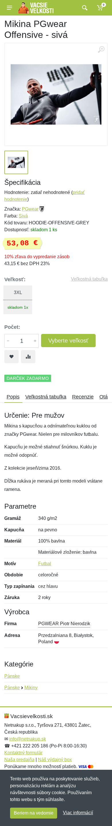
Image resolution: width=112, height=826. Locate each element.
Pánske (12, 676)
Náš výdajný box (55, 759)
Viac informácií (78, 812)
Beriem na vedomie (33, 813)
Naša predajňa (19, 759)
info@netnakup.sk (27, 738)
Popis (13, 397)
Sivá (23, 215)
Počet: (12, 327)
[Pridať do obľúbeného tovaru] (11, 356)
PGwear (30, 209)
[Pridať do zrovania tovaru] (28, 356)
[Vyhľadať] (84, 8)
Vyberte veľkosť (68, 340)
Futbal (44, 563)
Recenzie (83, 397)
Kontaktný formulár (23, 752)
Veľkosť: (15, 279)
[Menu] (9, 8)
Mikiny (31, 687)
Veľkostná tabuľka (89, 279)
